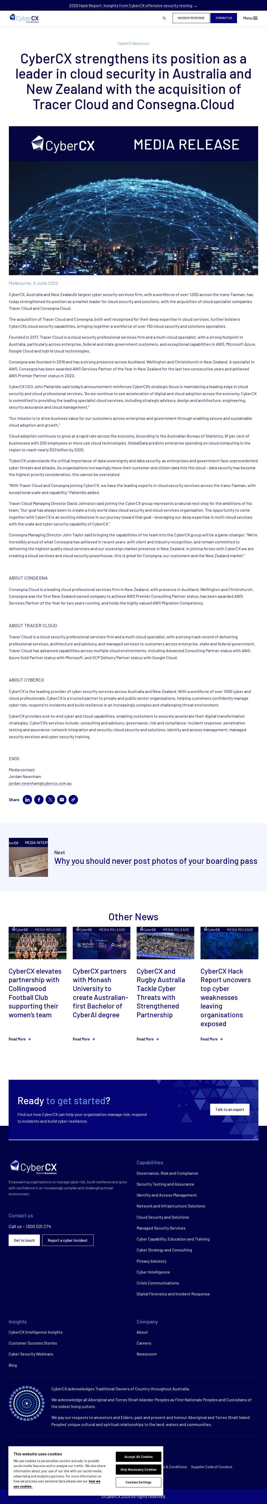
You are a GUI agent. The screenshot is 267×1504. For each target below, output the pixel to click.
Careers (144, 1342)
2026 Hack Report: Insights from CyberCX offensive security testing (130, 5)
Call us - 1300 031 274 (30, 1226)
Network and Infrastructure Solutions (171, 1205)
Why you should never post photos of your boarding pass (156, 860)
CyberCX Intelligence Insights (36, 1331)
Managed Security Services (161, 1227)
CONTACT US (224, 18)
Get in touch (24, 1240)
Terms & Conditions (171, 1466)
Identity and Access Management (167, 1194)
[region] (85, 1471)
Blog (13, 1364)
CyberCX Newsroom (133, 43)
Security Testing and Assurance (165, 1183)
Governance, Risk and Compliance (167, 1173)
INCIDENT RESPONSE (191, 18)
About (142, 1331)
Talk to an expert (229, 1109)
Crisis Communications (158, 1282)
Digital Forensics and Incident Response (173, 1293)
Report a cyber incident (68, 1240)
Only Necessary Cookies (138, 1469)
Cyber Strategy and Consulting (164, 1249)
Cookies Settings (138, 1482)
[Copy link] (73, 799)
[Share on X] (50, 799)
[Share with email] (61, 799)
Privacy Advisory (151, 1260)
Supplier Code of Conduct (211, 1466)
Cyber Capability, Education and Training (173, 1238)
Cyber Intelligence (153, 1271)
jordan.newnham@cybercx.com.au (40, 783)
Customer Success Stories (33, 1342)
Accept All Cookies (138, 1457)
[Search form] (164, 18)
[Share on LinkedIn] (27, 799)
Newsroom (147, 1353)
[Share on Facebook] (39, 799)
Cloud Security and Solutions (163, 1216)
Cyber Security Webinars (31, 1353)
